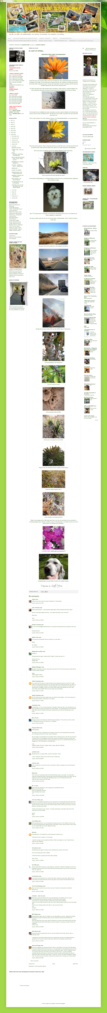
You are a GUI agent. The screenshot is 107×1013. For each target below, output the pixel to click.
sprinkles (34, 751)
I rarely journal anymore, (89, 395)
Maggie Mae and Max (37, 651)
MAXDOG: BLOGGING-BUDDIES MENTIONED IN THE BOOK (22, 40)
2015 (12, 124)
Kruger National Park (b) (15, 223)
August (13, 144)
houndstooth (35, 876)
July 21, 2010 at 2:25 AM (37, 881)
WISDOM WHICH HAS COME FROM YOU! (17, 173)
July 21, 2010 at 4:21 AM (37, 909)
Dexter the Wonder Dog (90, 317)
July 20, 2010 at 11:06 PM (38, 816)
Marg (33, 773)
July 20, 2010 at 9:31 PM (37, 768)
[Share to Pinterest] (47, 591)
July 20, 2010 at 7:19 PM (37, 713)
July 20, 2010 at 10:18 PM (38, 795)
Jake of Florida (35, 607)
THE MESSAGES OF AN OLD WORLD (17, 182)
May (13, 192)
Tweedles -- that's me (37, 895)
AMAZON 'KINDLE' (40, 44)
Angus (33, 599)
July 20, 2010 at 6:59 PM (37, 676)
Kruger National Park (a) (15, 221)
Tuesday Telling (93, 230)
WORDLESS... (15, 168)
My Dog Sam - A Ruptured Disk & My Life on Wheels (90, 348)
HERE (17, 70)
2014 (12, 126)
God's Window (12, 219)
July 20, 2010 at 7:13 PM (37, 700)
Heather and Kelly (36, 624)
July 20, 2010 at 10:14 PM (38, 781)
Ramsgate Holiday (13, 217)
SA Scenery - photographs (15, 214)
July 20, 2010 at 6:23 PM (37, 620)
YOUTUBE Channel (13, 207)
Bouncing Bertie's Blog (90, 314)
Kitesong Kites (12, 216)
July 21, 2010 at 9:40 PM (37, 957)
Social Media (93, 359)
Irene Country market (14, 226)
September (14, 142)
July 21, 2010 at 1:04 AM (37, 843)
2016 (12, 122)
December (14, 136)
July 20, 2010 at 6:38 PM (37, 647)
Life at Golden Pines (89, 257)
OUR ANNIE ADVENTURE (65, 38)
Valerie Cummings (36, 681)
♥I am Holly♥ (35, 821)
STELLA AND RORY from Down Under (90, 406)
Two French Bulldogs (37, 886)
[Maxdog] (83, 143)
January (14, 197)
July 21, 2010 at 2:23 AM (37, 871)
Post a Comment (34, 960)
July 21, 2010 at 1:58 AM (37, 860)
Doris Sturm (35, 931)
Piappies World (36, 727)
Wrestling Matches (88, 298)
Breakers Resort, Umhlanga (15, 224)
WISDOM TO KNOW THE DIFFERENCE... (17, 176)
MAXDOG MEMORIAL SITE (60, 40)
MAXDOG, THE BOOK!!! (45, 38)
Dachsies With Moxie (89, 287)
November (14, 138)
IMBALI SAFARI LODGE (15, 230)
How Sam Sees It (88, 375)
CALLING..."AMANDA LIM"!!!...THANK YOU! (17, 165)
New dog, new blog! (88, 315)
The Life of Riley (36, 799)
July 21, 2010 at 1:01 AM (37, 827)
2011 (12, 132)
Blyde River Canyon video (15, 211)
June (13, 190)
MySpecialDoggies (36, 667)
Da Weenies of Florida (89, 278)
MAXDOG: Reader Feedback (45, 40)
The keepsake (12, 238)
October (14, 140)
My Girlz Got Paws (88, 397)
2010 (12, 134)
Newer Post (31, 963)
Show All (96, 420)
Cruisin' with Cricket (89, 415)
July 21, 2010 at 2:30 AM (37, 891)
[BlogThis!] (43, 591)
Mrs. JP (34, 717)
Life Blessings (87, 305)
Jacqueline (34, 705)
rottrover (34, 763)
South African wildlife (14, 220)
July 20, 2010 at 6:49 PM (37, 662)
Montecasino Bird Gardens (15, 213)
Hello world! (86, 327)
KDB (85, 326)
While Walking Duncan (89, 384)
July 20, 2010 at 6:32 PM (37, 632)
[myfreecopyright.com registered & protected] (90, 49)
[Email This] (41, 591)
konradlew (52, 1003)
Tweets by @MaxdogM (88, 136)
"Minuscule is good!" (89, 300)
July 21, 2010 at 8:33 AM (37, 926)
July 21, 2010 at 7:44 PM (37, 940)
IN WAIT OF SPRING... (17, 170)
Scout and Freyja (36, 945)
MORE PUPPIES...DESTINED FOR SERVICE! (17, 154)
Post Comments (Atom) (40, 966)
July (13, 146)
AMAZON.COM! (25, 44)
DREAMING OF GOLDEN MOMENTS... (17, 162)
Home (9, 38)
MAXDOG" (85, 88)
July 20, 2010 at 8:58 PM (37, 747)
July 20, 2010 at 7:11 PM (37, 690)
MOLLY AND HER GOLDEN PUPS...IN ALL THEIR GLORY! (18, 158)
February (14, 196)
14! (90, 385)
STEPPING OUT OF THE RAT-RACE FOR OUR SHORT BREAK (17, 186)
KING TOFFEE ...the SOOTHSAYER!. (16, 179)
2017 (12, 120)
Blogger (63, 1003)
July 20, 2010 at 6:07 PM (37, 603)
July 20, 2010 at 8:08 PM (37, 723)
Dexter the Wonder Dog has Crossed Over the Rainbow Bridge (93, 321)
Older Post (75, 963)
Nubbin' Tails (35, 637)
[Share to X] (44, 591)
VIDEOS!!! (55, 38)
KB (32, 832)
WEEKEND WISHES (16, 147)
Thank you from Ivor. (88, 276)
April (13, 194)
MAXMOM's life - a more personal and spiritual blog (81, 40)
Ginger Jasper (87, 275)
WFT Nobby (35, 914)
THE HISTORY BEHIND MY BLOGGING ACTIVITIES (25, 38)
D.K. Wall (34, 864)
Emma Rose (87, 366)
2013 (12, 128)
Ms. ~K (33, 785)
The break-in (12, 235)
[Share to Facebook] (45, 591)
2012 (12, 130)
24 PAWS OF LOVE (88, 266)
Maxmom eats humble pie (15, 237)
